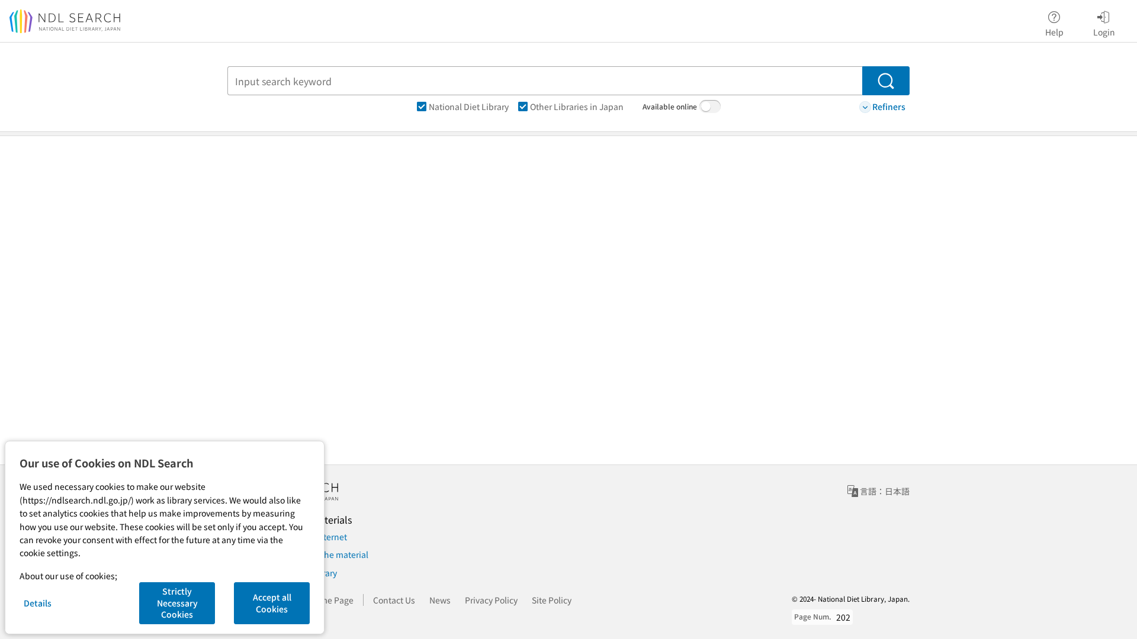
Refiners (888, 106)
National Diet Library (469, 106)
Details (38, 603)
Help (1054, 31)
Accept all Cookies (272, 603)
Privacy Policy (491, 600)
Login (1104, 31)
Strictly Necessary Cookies (177, 602)
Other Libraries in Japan (577, 106)
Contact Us (394, 600)
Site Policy (551, 600)
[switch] (710, 106)
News (440, 600)
